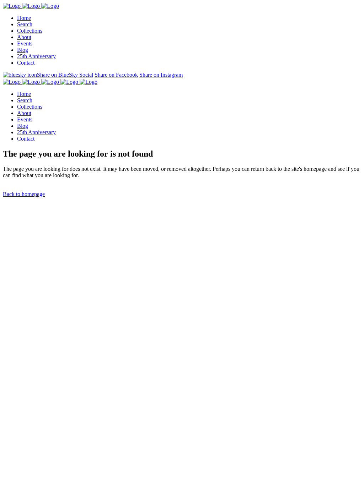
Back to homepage (24, 194)
